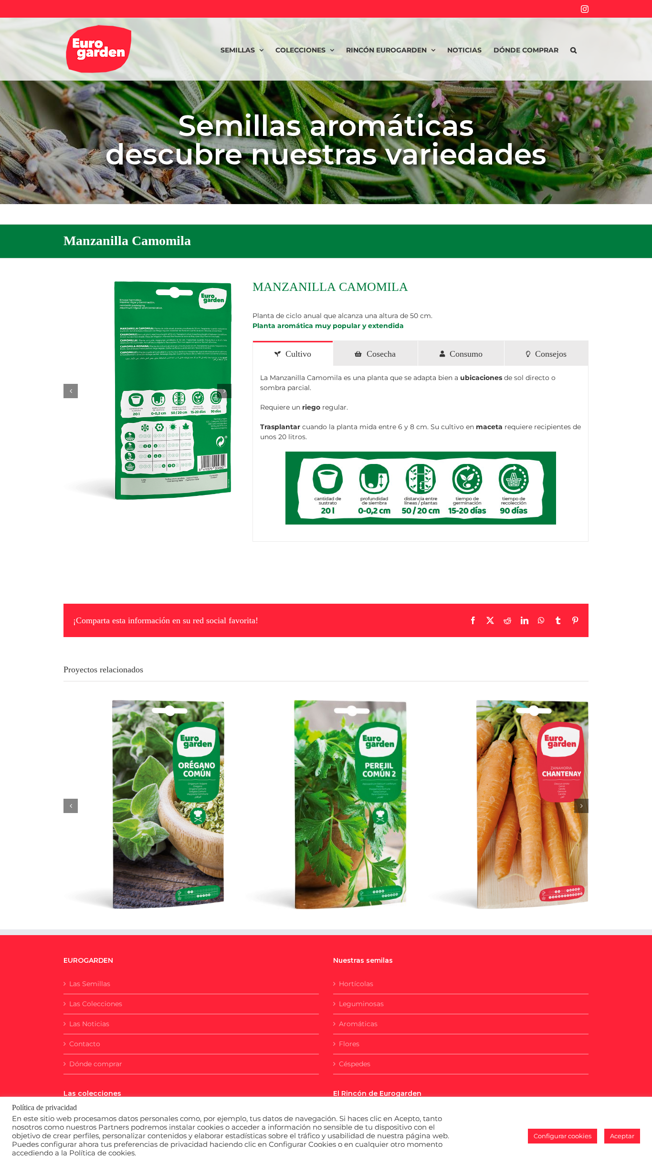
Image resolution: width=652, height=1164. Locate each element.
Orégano (132, 795)
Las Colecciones (95, 1003)
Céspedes (354, 1064)
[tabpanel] (420, 454)
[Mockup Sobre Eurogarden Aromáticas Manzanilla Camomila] (147, 390)
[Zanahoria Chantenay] (508, 804)
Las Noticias (89, 1024)
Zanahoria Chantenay (496, 795)
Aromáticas (358, 1024)
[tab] (293, 353)
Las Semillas (89, 983)
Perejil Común (314, 794)
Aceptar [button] (622, 1136)
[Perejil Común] (325, 804)
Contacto (84, 1044)
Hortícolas (356, 983)
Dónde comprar (95, 1064)
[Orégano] (143, 804)
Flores (349, 1044)
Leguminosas (361, 1003)
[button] (573, 49)
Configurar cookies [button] (562, 1136)
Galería (155, 795)
